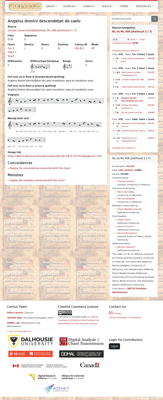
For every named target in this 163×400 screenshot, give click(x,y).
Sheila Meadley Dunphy (129, 209)
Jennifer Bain (15, 317)
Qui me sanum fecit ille (131, 112)
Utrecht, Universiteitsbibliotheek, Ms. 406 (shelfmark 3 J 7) (42, 30)
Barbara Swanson (126, 247)
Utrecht (130, 166)
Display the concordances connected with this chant (40, 168)
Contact (117, 313)
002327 (151, 130)
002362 (151, 105)
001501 (151, 123)
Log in (114, 346)
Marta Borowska (125, 191)
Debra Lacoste (15, 312)
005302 (151, 87)
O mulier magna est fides (133, 79)
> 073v (141, 39)
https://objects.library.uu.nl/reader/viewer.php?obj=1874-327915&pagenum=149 (55, 156)
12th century (125, 170)
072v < (133, 39)
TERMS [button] (123, 6)
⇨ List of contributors (19, 331)
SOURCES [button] (69, 6)
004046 (151, 79)
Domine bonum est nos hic (133, 130)
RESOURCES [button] (143, 6)
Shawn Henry (124, 219)
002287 (151, 72)
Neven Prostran (125, 226)
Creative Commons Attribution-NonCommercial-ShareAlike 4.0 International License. (78, 320)
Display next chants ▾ (123, 148)
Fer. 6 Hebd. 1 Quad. (12, 52)
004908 (151, 58)
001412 (79, 48)
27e (32, 71)
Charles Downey (125, 181)
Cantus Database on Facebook (125, 317)
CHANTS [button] (88, 6)
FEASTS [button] (106, 6)
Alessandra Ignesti (127, 233)
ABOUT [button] (50, 6)
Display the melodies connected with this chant (37, 180)
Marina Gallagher (126, 198)
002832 (151, 138)
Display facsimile (126, 43)
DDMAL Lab (13, 323)
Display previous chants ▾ (125, 50)
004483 (151, 112)
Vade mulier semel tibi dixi (133, 87)
